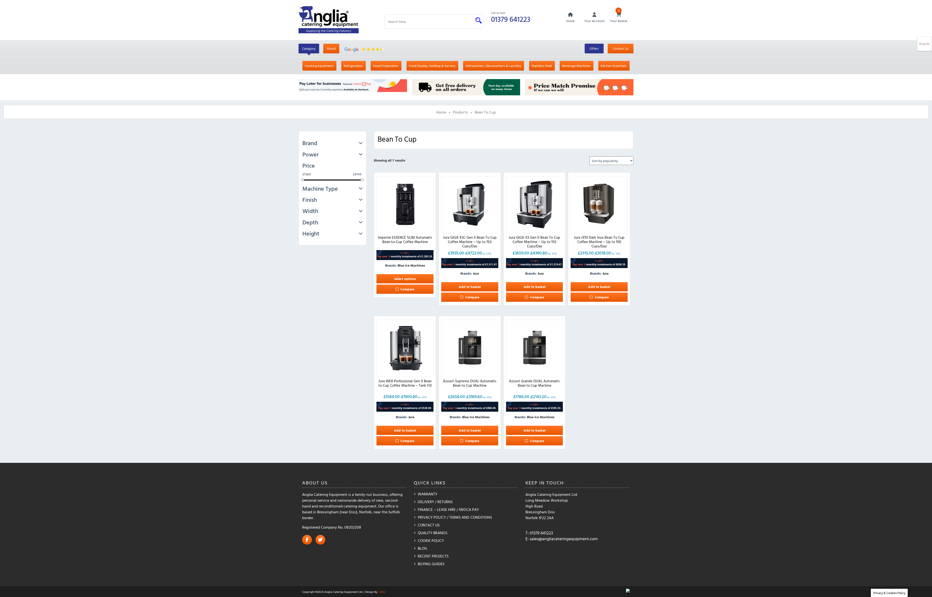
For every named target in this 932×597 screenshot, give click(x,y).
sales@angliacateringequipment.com (564, 538)
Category (309, 48)
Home (441, 112)
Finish (309, 199)
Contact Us (621, 48)
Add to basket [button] (470, 286)
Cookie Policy (431, 540)
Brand (331, 48)
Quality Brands (432, 533)
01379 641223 (510, 19)
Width (310, 211)
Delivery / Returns (435, 502)
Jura (476, 273)
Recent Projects (433, 556)
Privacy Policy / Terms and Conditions (455, 517)
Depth (310, 222)
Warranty (427, 494)
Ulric (382, 591)
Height (310, 233)
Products (460, 112)
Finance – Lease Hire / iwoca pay (448, 509)
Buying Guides (431, 564)
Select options (405, 278)
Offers (594, 48)
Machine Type (320, 188)
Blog (422, 548)
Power (310, 154)
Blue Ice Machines (411, 265)
